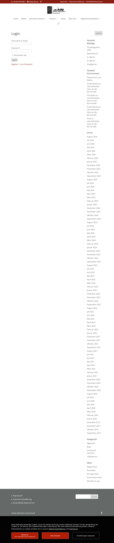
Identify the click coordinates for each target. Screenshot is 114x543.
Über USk (72, 19)
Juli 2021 (90, 354)
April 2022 (91, 322)
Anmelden (91, 470)
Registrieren (92, 467)
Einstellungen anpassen (86, 536)
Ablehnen (25, 535)
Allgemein (91, 443)
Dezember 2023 (93, 251)
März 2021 (91, 369)
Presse (63, 19)
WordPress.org (93, 481)
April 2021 (91, 365)
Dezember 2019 (93, 422)
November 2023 (93, 254)
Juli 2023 (90, 269)
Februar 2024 (92, 244)
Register (14, 64)
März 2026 (91, 154)
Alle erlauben (55, 536)
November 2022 (93, 297)
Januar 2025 (92, 204)
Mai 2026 (90, 147)
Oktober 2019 (92, 429)
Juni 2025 (91, 186)
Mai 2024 (90, 233)
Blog (89, 447)
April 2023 (91, 279)
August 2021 (92, 351)
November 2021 (93, 340)
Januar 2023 (92, 290)
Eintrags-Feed (92, 474)
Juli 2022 (90, 311)
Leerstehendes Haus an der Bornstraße (93, 89)
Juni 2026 (91, 144)
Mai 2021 (90, 361)
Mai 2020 (90, 404)
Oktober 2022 (92, 301)
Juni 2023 (91, 272)
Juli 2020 (90, 397)
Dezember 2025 (93, 165)
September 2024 (94, 219)
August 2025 (92, 179)
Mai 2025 (90, 190)
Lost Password (26, 64)
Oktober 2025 (92, 172)
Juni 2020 (91, 401)
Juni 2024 (91, 229)
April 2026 (91, 151)
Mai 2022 (90, 319)
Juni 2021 (91, 358)
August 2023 (92, 265)
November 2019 (93, 426)
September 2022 (94, 304)
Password (15, 48)
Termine (52, 19)
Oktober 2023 (92, 258)
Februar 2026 (92, 158)
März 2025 (91, 197)
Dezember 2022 (93, 294)
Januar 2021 (92, 376)
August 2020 (92, 394)
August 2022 (92, 308)
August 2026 (92, 136)
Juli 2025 (90, 183)
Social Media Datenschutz (94, 2)
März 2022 (91, 326)
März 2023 (91, 283)
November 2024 (93, 211)
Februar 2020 (92, 415)
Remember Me (20, 55)
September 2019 (94, 433)
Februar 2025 (92, 201)
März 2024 (91, 240)
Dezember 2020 (93, 379)
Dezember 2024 (93, 208)
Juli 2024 (90, 226)
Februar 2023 (92, 286)
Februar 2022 (92, 329)
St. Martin (91, 57)
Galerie (23, 19)
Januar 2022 (92, 333)
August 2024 (92, 222)
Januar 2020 (92, 419)
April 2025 (91, 194)
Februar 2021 (92, 372)
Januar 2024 (92, 247)
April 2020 (91, 408)
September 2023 (94, 261)
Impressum (63, 2)
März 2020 (91, 411)
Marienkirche (92, 53)
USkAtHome (92, 456)
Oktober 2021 (92, 344)
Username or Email (19, 41)
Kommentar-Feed (94, 477)
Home (15, 19)
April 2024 (91, 236)
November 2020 (93, 383)
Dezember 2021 (93, 336)
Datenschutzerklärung (76, 2)
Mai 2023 (90, 276)
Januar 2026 (92, 161)
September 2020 (94, 390)
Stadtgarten (92, 64)
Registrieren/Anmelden (89, 19)
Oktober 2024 (92, 215)
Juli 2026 (90, 140)
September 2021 (94, 347)
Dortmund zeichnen (36, 19)
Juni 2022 (91, 315)
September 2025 (94, 176)
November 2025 (93, 169)
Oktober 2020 (92, 386)
